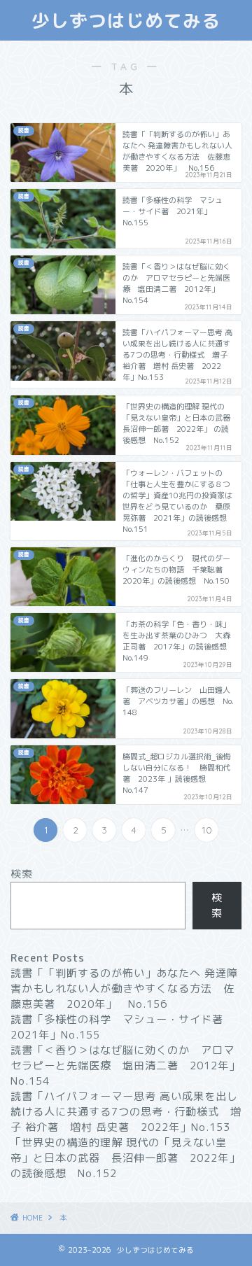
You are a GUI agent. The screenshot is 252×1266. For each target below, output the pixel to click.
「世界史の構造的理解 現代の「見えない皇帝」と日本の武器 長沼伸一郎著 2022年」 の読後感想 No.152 (125, 1158)
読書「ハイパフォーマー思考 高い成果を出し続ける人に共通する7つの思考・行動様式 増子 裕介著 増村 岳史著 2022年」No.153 (125, 1111)
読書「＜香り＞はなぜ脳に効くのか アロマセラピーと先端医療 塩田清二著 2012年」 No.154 (130, 1065)
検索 (21, 873)
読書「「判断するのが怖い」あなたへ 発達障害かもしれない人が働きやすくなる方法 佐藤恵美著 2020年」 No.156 (124, 988)
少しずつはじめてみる (125, 20)
